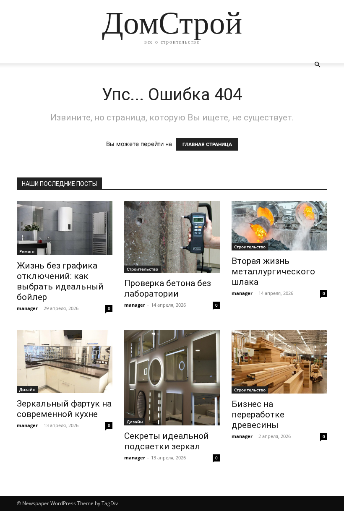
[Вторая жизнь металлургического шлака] (279, 225)
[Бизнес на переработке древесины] (279, 362)
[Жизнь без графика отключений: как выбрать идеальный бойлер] (64, 228)
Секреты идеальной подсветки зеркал (166, 441)
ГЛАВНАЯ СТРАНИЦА (207, 144)
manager (27, 308)
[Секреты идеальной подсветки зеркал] (172, 377)
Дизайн (27, 389)
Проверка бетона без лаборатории (167, 288)
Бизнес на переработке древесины (258, 414)
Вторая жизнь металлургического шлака (273, 271)
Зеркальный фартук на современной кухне (64, 409)
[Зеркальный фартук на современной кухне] (64, 361)
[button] (317, 65)
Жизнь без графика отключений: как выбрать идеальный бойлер (60, 281)
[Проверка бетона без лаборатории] (172, 237)
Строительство (142, 269)
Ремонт (27, 251)
